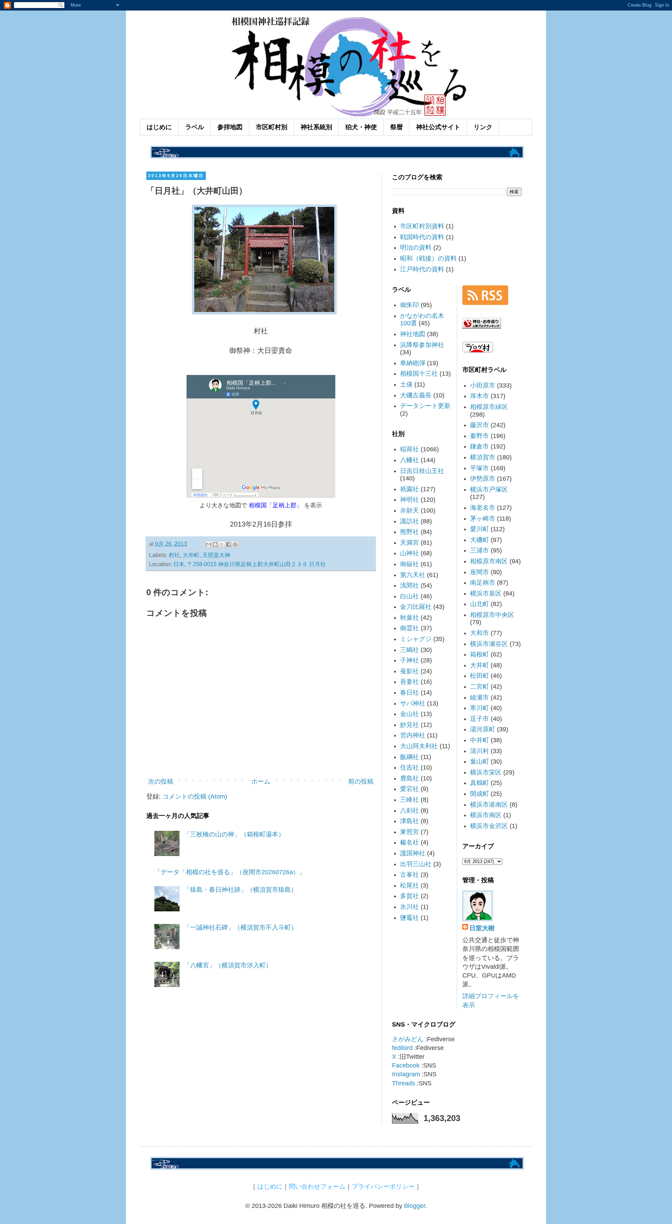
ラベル (194, 127)
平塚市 (479, 468)
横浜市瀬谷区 (489, 643)
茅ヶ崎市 (482, 518)
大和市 (479, 633)
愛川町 (479, 529)
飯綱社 (409, 756)
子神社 (409, 660)
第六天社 (412, 574)
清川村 (479, 750)
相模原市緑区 (489, 406)
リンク (483, 127)
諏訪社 (409, 521)
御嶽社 (409, 564)
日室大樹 (482, 928)
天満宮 (409, 542)
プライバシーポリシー (383, 1186)
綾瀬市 (479, 697)
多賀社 (409, 895)
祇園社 (409, 489)
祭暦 (396, 127)
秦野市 (479, 435)
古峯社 (409, 874)
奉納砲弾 (412, 363)
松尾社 (409, 885)
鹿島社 (409, 778)
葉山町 (479, 761)
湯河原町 (482, 729)
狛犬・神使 (361, 127)
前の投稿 (360, 781)
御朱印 (409, 304)
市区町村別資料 (422, 226)
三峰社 (409, 799)
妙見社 (409, 724)
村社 (174, 555)
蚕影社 (409, 671)
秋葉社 (409, 617)
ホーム (260, 781)
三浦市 (479, 550)
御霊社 (409, 628)
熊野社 (409, 531)
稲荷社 (409, 449)
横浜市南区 (486, 815)
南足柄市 (482, 582)
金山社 (409, 713)
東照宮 (409, 831)
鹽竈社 (409, 917)
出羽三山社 (416, 864)
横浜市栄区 (486, 772)
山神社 (409, 553)
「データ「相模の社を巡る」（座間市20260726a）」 (230, 872)
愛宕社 (409, 788)
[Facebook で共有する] (228, 544)
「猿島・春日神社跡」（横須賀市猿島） (240, 889)
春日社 (409, 692)
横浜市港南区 (489, 804)
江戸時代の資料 (422, 269)
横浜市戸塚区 (489, 489)
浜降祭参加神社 (422, 344)
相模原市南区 (489, 561)
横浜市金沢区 (489, 825)
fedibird (402, 1047)
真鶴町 (479, 782)
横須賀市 (482, 457)
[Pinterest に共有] (235, 544)
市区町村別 (271, 127)
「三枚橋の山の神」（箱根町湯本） (234, 834)
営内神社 (412, 735)
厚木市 (479, 395)
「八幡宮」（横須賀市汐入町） (228, 965)
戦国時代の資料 (422, 237)
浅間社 (409, 585)
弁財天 (409, 510)
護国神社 (412, 853)
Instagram (406, 1074)
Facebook (406, 1065)
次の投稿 (160, 781)
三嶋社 (409, 649)
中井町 (479, 740)
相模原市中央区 (492, 614)
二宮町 (479, 686)
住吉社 (409, 767)
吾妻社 (409, 681)
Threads (403, 1083)
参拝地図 (230, 127)
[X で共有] (221, 544)
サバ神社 (412, 703)
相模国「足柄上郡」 (275, 505)
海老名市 (482, 507)
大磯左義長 (416, 395)
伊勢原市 (482, 478)
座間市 (479, 572)
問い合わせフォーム (317, 1186)
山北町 (479, 603)
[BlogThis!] (215, 544)
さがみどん (408, 1039)
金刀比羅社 (416, 606)
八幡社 (409, 460)
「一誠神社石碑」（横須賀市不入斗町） (240, 927)
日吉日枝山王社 (422, 470)
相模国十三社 (419, 373)
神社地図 (412, 334)
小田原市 (482, 385)
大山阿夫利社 (419, 746)
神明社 (409, 499)
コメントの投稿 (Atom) (194, 796)
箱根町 (479, 654)
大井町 (191, 555)
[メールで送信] (208, 544)
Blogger (414, 1205)
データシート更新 (425, 405)
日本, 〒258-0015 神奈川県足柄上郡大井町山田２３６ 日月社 (249, 564)
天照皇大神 (216, 555)
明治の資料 (416, 247)
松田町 (479, 675)
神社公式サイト (438, 127)
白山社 (409, 596)
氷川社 (409, 906)
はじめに (159, 127)
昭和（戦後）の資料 (428, 258)
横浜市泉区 (486, 593)
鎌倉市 (479, 446)
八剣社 (409, 810)
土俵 (406, 384)
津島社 (409, 821)
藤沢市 (479, 425)
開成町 (479, 793)
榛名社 (409, 842)
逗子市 (479, 718)
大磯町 (479, 539)
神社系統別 (316, 127)
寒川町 (479, 707)
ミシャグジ (416, 638)
